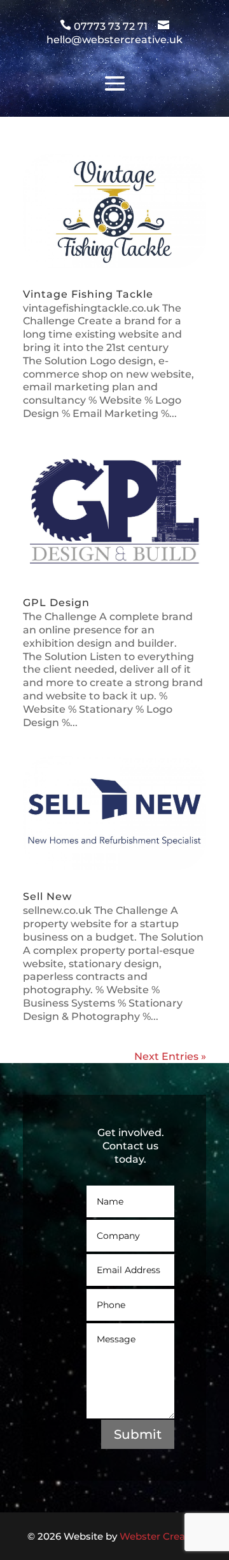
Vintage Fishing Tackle (88, 294)
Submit (138, 1434)
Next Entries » (170, 1056)
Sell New (47, 896)
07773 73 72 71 (112, 26)
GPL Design (56, 603)
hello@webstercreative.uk (114, 40)
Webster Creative (161, 1536)
